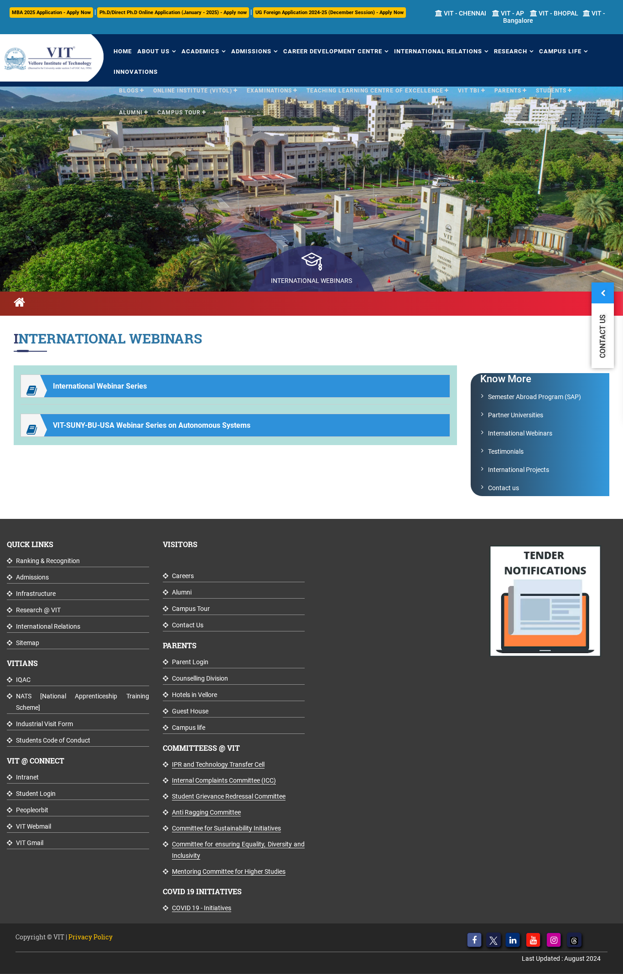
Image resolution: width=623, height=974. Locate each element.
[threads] (574, 940)
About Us (153, 51)
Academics (200, 51)
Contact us (503, 488)
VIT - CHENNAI (464, 13)
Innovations (136, 71)
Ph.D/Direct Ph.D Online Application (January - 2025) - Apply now (173, 12)
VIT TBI (469, 90)
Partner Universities (515, 415)
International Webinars (520, 433)
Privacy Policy (90, 937)
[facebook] (474, 940)
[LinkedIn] (512, 940)
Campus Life (560, 51)
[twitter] (493, 940)
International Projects (518, 469)
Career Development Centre (332, 51)
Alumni (131, 112)
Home (123, 51)
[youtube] (533, 940)
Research (510, 51)
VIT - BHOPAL (557, 13)
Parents (507, 90)
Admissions (251, 51)
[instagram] (553, 940)
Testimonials (506, 451)
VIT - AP (511, 13)
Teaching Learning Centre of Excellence (374, 90)
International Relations (438, 51)
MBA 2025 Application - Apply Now (51, 12)
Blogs (129, 90)
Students (551, 90)
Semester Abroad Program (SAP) (534, 396)
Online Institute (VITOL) (192, 90)
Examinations (269, 90)
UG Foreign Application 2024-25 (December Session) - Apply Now (329, 12)
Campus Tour (179, 112)
